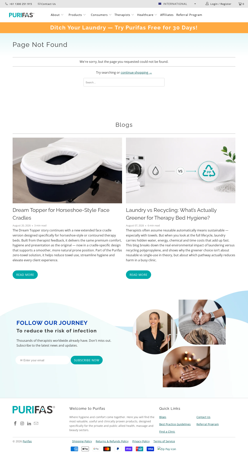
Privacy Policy (141, 441)
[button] (177, 4)
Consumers (100, 15)
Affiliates (167, 15)
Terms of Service (164, 441)
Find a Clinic (167, 431)
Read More (25, 275)
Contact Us (203, 417)
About (56, 15)
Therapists (122, 15)
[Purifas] (22, 15)
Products (76, 15)
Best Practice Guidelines (175, 424)
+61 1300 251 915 (20, 4)
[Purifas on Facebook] (15, 423)
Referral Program (189, 15)
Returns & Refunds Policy (112, 441)
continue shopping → (136, 72)
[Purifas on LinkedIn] (29, 423)
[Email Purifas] (36, 423)
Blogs (124, 124)
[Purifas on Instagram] (22, 423)
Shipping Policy (82, 441)
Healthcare (145, 15)
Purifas (27, 441)
